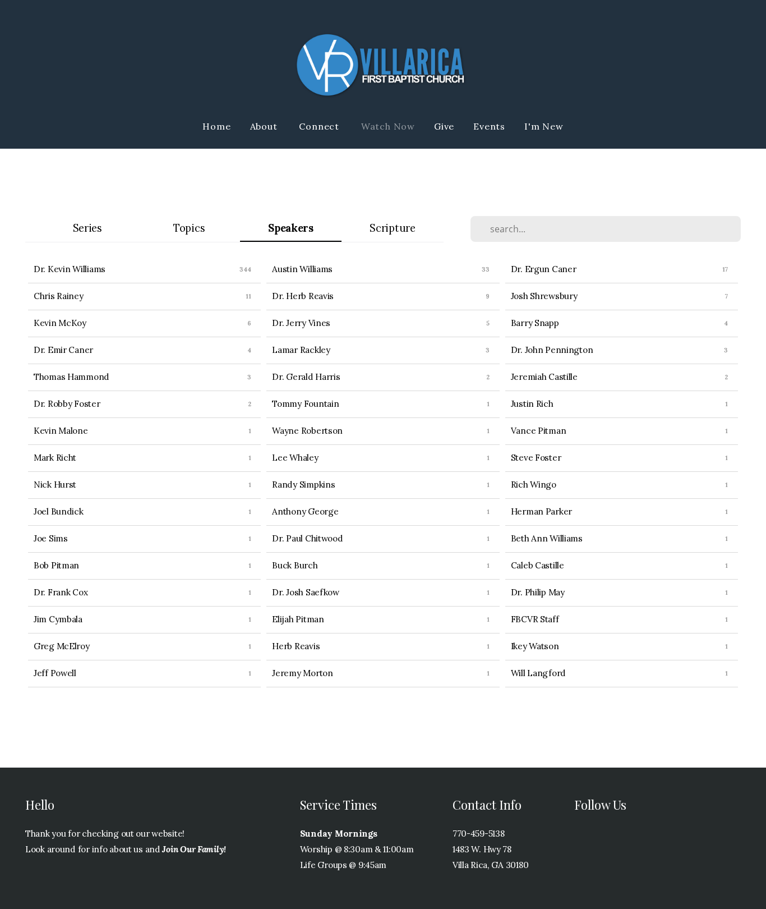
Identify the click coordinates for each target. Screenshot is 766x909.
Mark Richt (55, 457)
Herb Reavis (296, 646)
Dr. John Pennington (552, 350)
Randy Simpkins (303, 484)
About (265, 126)
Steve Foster (536, 457)
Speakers (290, 228)
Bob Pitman (56, 565)
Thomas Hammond (71, 376)
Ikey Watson (535, 646)
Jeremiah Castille (544, 376)
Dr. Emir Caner (63, 350)
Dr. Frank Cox (60, 592)
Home (216, 126)
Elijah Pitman (298, 619)
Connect (320, 126)
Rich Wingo (533, 484)
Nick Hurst (55, 484)
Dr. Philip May (538, 592)
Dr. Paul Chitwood (307, 538)
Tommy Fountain (305, 403)
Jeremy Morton (302, 673)
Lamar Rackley (301, 350)
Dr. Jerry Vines (301, 323)
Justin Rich (532, 403)
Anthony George (305, 511)
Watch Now (388, 126)
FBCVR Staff (535, 619)
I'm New (544, 126)
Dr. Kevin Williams (69, 269)
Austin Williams (302, 269)
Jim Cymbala (58, 619)
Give (444, 126)
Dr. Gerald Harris (306, 376)
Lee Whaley (295, 457)
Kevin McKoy (60, 323)
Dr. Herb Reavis (303, 296)
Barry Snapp (535, 323)
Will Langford (538, 673)
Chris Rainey (59, 296)
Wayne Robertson (307, 430)
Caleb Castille (537, 565)
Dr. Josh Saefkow (305, 592)
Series (87, 228)
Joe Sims (51, 538)
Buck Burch (294, 565)
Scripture (392, 228)
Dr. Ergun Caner (543, 269)
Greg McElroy (62, 646)
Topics (189, 228)
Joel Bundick (59, 511)
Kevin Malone (61, 430)
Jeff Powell (55, 673)
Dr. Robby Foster (67, 403)
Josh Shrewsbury (544, 296)
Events (489, 126)
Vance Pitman (538, 430)
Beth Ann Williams (547, 538)
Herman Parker (541, 511)
